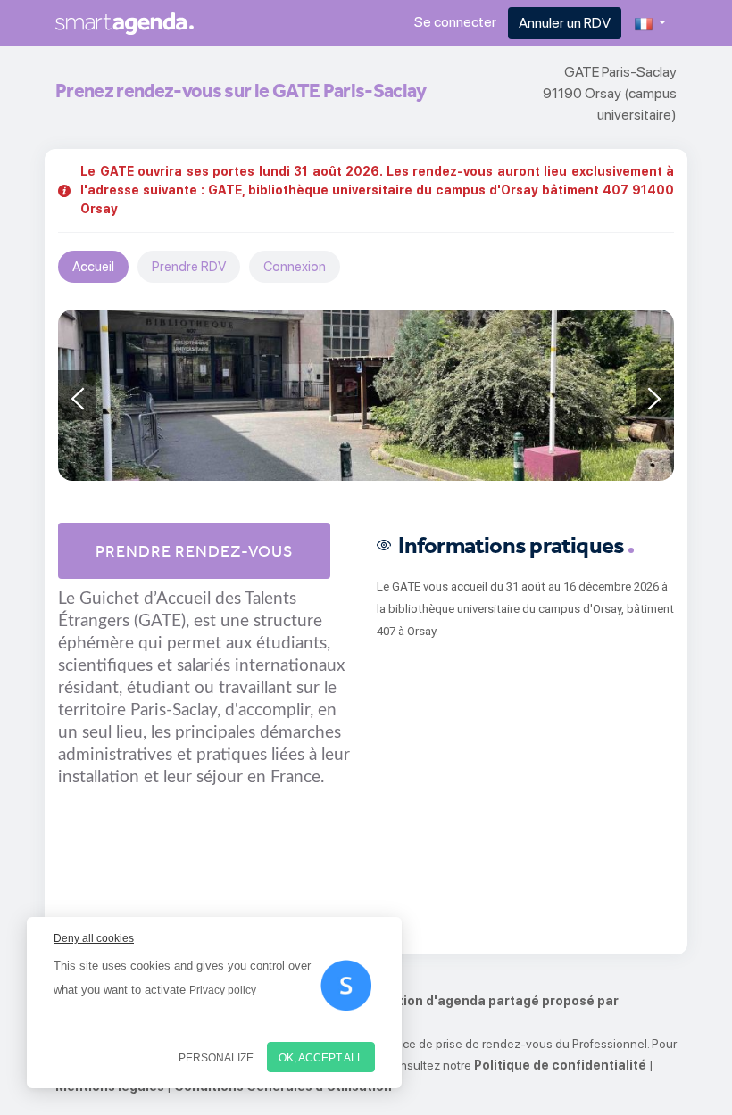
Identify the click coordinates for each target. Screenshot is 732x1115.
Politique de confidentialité (560, 1065)
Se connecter (455, 21)
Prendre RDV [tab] (189, 267)
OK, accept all (321, 1058)
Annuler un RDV (565, 22)
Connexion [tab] (294, 267)
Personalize (216, 1058)
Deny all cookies (94, 938)
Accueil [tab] (93, 267)
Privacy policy (222, 990)
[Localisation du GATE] (366, 395)
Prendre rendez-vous (194, 550)
